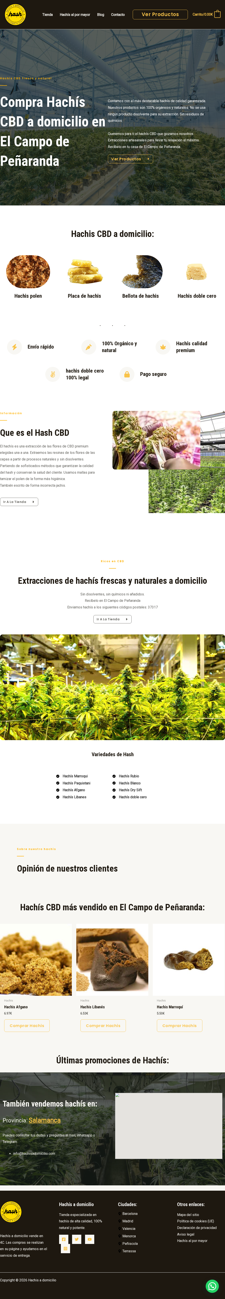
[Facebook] (63, 1239)
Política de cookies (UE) (195, 1221)
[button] (212, 1286)
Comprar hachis (27, 1025)
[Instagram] (65, 1248)
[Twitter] (76, 1239)
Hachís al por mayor (192, 1241)
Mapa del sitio (188, 1215)
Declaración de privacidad (197, 1228)
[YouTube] (89, 1239)
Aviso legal (185, 1234)
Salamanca (45, 1120)
